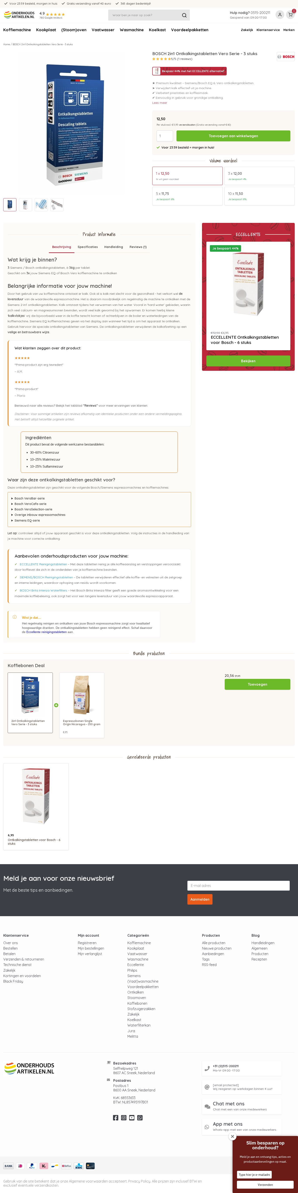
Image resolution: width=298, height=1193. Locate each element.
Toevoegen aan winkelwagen (233, 136)
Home (6, 44)
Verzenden (265, 1185)
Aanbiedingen (213, 954)
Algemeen (259, 948)
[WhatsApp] (140, 1119)
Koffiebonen (137, 1003)
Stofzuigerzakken (141, 1009)
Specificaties (88, 247)
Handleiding (113, 247)
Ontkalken (135, 992)
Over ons (10, 943)
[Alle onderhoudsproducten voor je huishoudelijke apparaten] (49, 1068)
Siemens (134, 976)
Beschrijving (61, 247)
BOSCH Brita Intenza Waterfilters (43, 590)
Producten (260, 954)
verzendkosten (187, 124)
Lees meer (159, 103)
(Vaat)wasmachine (142, 981)
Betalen (9, 954)
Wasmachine (132, 29)
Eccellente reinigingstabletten (46, 632)
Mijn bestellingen (91, 948)
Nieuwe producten (216, 948)
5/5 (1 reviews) (181, 59)
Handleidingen (263, 943)
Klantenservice (268, 30)
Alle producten (213, 943)
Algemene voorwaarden (88, 1181)
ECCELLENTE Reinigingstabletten (43, 564)
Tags (206, 959)
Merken (289, 30)
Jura (131, 1031)
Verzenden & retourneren (23, 959)
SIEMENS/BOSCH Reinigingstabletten (46, 577)
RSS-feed (209, 964)
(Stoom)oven (73, 29)
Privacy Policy (139, 1181)
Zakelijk (247, 30)
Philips (132, 970)
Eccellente (135, 964)
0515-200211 (260, 12)
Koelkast (157, 29)
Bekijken (248, 361)
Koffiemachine (17, 29)
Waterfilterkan (139, 1025)
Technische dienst (17, 964)
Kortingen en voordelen (22, 976)
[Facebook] (115, 1119)
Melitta (132, 1036)
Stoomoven (136, 997)
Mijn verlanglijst (90, 954)
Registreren (87, 943)
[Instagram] (124, 1119)
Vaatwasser (103, 29)
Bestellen (10, 948)
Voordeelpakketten (189, 29)
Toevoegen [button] (257, 684)
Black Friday (13, 981)
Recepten (259, 959)
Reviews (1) (138, 247)
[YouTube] (132, 1119)
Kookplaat (46, 29)
